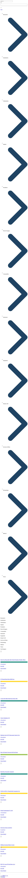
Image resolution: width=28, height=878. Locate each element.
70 (5, 875)
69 (3, 875)
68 (2, 875)
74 (6, 875)
